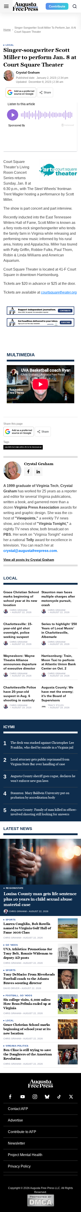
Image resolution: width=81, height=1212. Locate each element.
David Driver (11, 988)
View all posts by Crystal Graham (28, 559)
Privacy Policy (19, 1166)
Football (12, 995)
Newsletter (16, 1143)
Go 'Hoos (12, 945)
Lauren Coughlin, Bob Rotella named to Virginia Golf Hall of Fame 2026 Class (27, 928)
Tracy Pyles (56, 705)
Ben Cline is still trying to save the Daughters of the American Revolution (27, 1054)
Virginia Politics (17, 1046)
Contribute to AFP (22, 1132)
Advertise (15, 1120)
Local (10, 45)
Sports (11, 919)
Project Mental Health (25, 1155)
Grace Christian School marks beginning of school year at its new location (26, 1029)
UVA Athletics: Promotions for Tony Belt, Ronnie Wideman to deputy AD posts (27, 953)
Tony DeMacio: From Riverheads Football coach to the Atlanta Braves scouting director (29, 978)
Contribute (57, 6)
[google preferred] (21, 92)
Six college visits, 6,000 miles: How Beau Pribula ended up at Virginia (27, 1004)
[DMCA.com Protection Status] (40, 1200)
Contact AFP (18, 1109)
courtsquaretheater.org (59, 292)
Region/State (15, 888)
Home (7, 29)
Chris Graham (18, 610)
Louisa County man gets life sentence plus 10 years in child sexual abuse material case (40, 899)
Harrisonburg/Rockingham (23, 447)
